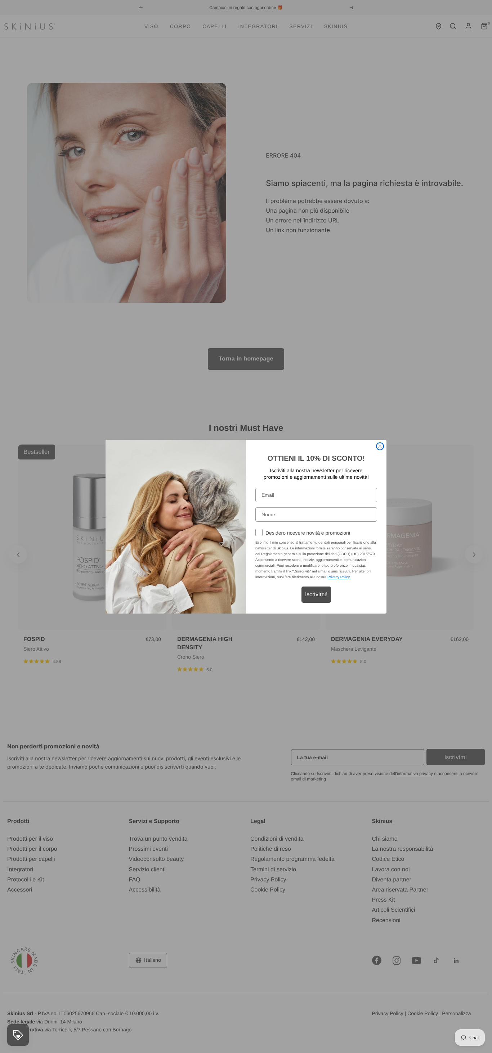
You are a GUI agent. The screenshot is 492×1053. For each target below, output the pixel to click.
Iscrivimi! (316, 594)
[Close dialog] (380, 446)
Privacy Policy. (338, 577)
